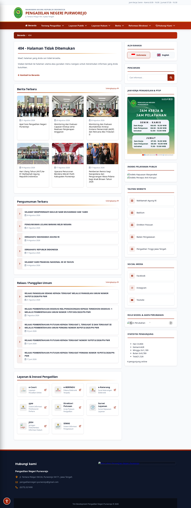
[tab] (149, 322)
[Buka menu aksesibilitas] (6, 501)
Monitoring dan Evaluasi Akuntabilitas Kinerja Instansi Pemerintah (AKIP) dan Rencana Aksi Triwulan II (101, 129)
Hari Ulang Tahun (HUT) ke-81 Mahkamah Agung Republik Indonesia (32, 174)
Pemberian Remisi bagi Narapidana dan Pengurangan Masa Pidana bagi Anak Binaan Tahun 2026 (101, 176)
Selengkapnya (111, 88)
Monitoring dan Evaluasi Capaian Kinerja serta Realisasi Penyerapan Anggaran (65, 128)
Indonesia (141, 55)
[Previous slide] (131, 323)
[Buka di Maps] (137, 463)
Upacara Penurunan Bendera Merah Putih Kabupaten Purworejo (64, 174)
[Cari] (171, 77)
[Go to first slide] (171, 323)
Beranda (21, 35)
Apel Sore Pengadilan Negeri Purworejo (33, 125)
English (165, 55)
